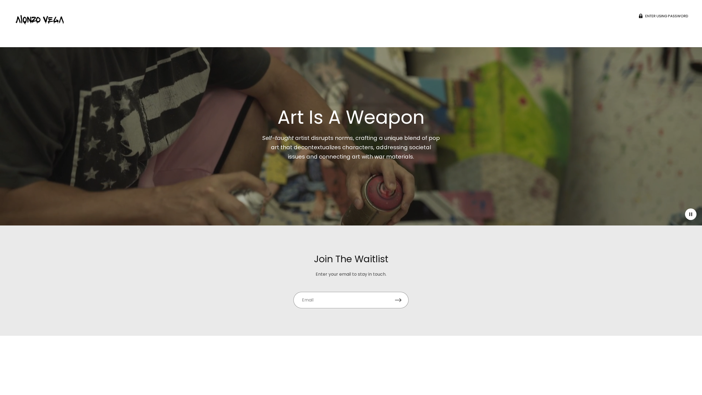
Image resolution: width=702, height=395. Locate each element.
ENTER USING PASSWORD (666, 16)
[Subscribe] (402, 300)
